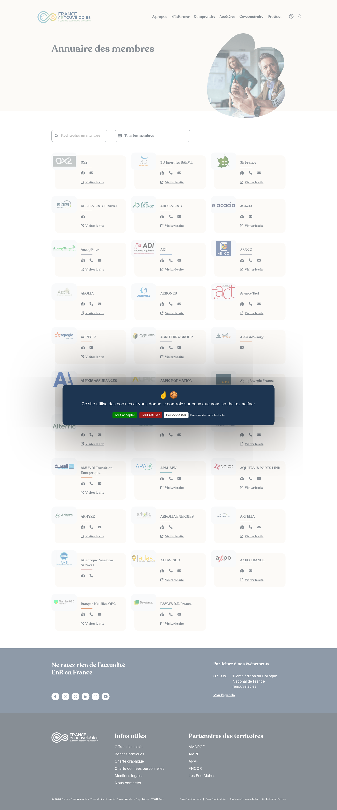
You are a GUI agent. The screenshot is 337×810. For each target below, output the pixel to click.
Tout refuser (150, 415)
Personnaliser (176, 415)
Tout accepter (124, 415)
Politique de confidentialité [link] (207, 415)
